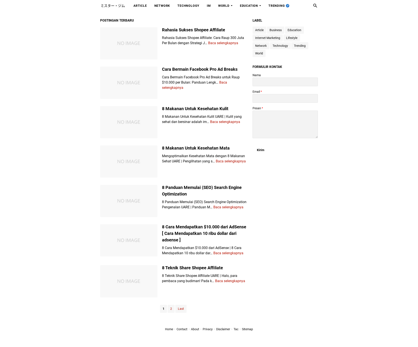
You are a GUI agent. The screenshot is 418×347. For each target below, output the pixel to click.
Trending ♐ (279, 5)
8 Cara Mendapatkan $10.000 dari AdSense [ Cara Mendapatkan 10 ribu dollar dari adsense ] (204, 233)
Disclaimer (223, 329)
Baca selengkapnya (223, 43)
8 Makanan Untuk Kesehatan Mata (196, 148)
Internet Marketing (267, 38)
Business (276, 30)
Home (169, 329)
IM (209, 5)
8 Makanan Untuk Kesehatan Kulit (195, 108)
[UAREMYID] (112, 5)
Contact (182, 329)
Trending (300, 45)
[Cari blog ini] (315, 5)
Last (181, 308)
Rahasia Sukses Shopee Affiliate (193, 29)
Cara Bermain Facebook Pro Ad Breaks (200, 69)
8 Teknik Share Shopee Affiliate (192, 267)
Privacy (208, 329)
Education (249, 5)
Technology (188, 5)
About (195, 329)
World (223, 5)
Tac (236, 329)
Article (140, 5)
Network (162, 5)
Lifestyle (291, 38)
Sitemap (247, 329)
